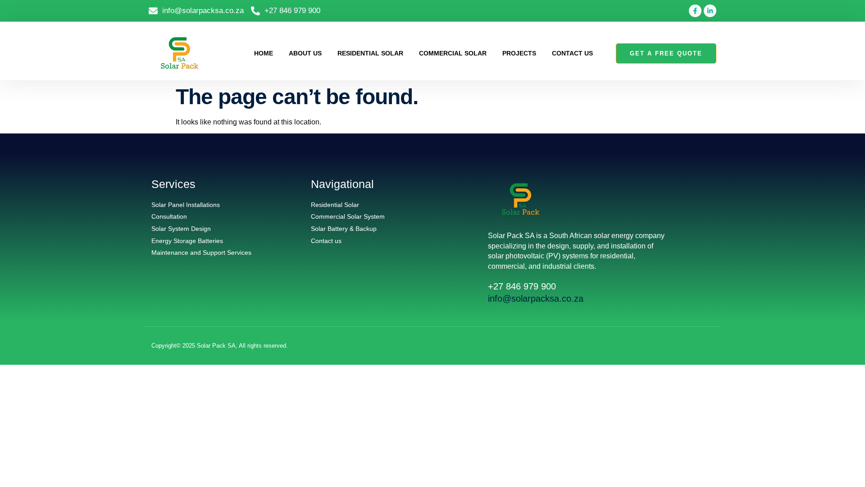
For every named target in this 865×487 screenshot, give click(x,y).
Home (263, 53)
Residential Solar (370, 53)
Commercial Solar (453, 53)
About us (305, 53)
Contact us (572, 53)
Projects (519, 53)
